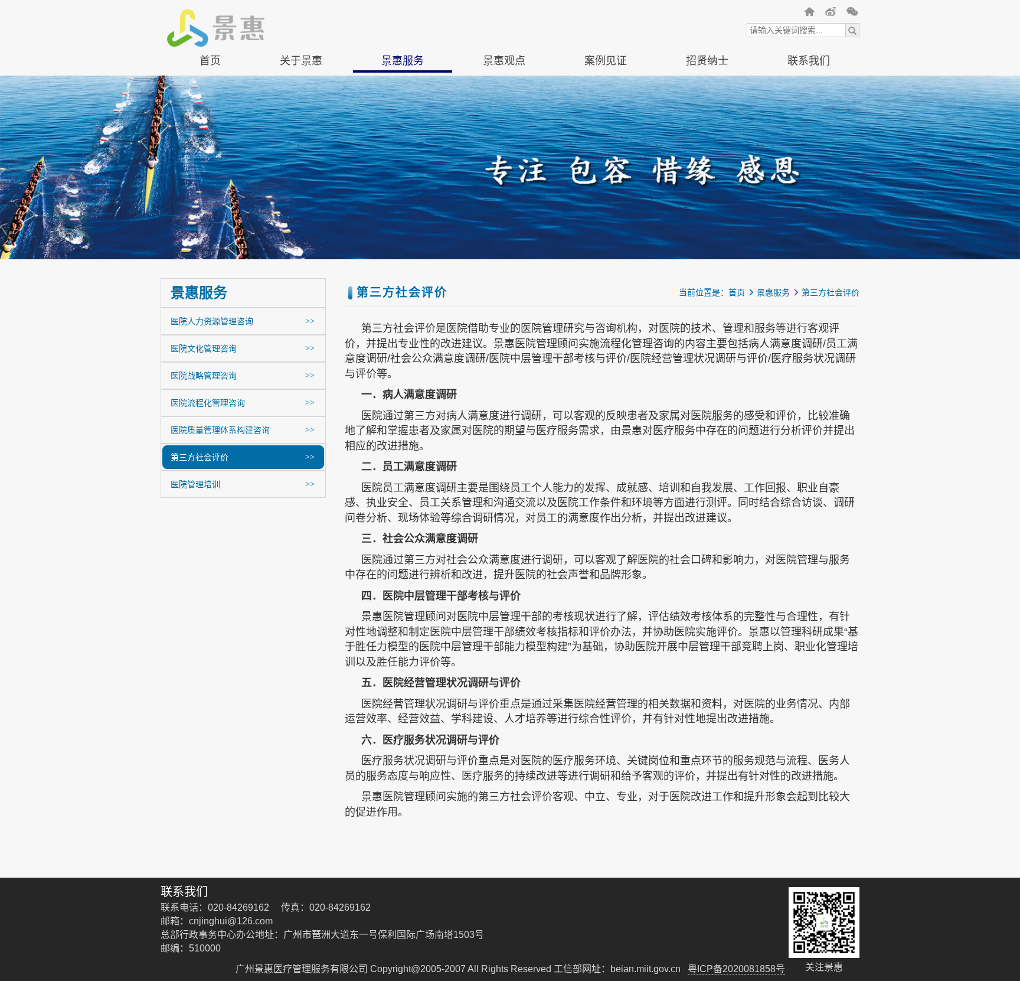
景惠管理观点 (504, 82)
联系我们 (808, 61)
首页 (210, 61)
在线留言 (809, 82)
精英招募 (707, 82)
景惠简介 (301, 82)
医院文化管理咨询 (402, 101)
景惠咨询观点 (504, 101)
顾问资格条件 (707, 101)
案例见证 (605, 61)
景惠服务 (402, 61)
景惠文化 (301, 101)
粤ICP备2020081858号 (736, 969)
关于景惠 (301, 61)
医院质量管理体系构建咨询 (402, 160)
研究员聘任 (707, 121)
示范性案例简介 (605, 82)
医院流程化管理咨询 (402, 140)
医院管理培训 (402, 199)
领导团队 (301, 160)
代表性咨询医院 (605, 101)
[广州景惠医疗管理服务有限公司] (810, 12)
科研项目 (605, 121)
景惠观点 (504, 61)
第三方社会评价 (402, 179)
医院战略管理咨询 (402, 121)
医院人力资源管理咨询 (402, 82)
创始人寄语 (301, 140)
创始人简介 (301, 121)
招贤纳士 (707, 61)
